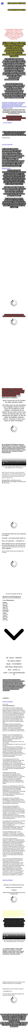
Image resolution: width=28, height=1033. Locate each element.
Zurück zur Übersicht (8, 701)
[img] (14, 20)
